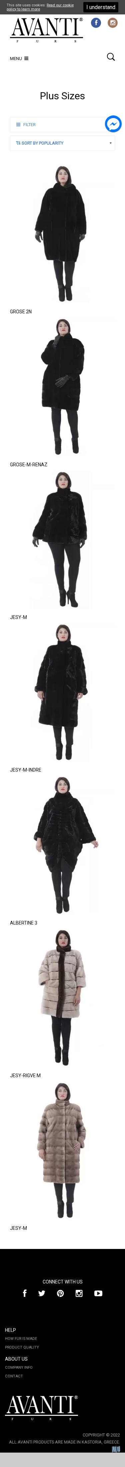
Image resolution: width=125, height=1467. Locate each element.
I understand (100, 7)
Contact (14, 1376)
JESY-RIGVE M (25, 1075)
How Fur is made (21, 1339)
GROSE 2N (21, 311)
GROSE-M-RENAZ (28, 464)
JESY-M (18, 617)
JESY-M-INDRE (25, 770)
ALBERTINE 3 (23, 923)
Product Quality (22, 1347)
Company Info (19, 1367)
